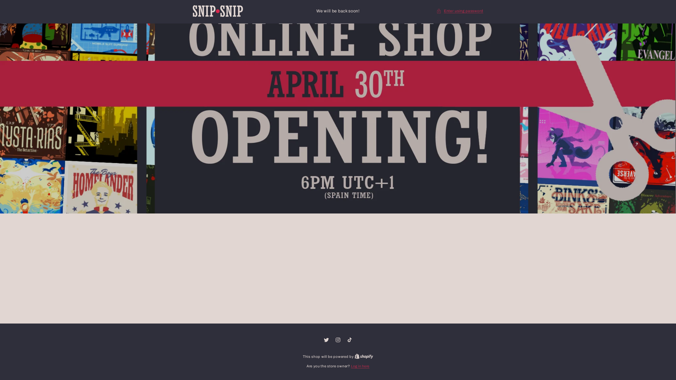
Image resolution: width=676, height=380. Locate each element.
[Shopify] (364, 357)
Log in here (360, 366)
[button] (459, 11)
